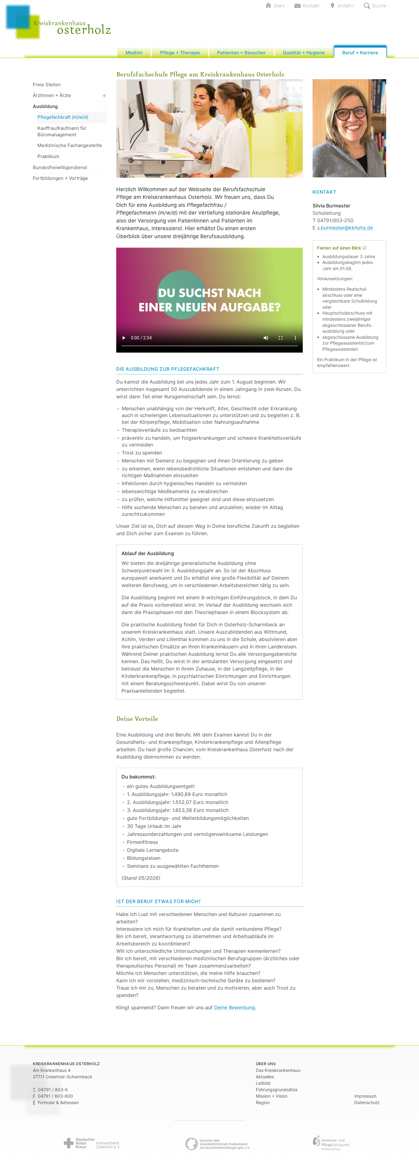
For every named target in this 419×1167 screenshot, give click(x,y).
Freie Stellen (47, 84)
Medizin (134, 53)
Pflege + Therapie (180, 53)
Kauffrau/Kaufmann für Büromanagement (61, 131)
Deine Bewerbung (234, 1007)
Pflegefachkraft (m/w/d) (62, 117)
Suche (379, 6)
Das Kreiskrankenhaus (278, 1070)
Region (263, 1102)
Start (279, 6)
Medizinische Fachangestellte (69, 145)
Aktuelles (265, 1076)
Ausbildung (45, 106)
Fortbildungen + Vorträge (60, 178)
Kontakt (311, 6)
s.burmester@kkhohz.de (345, 228)
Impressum (365, 1096)
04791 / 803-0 (53, 1089)
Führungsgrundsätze (277, 1089)
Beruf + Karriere (360, 53)
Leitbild (263, 1083)
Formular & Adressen (58, 1102)
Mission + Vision (271, 1096)
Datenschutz (367, 1102)
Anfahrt (346, 6)
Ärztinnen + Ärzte (52, 95)
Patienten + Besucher (241, 53)
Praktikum (48, 156)
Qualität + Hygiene (304, 53)
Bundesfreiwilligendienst (60, 167)
